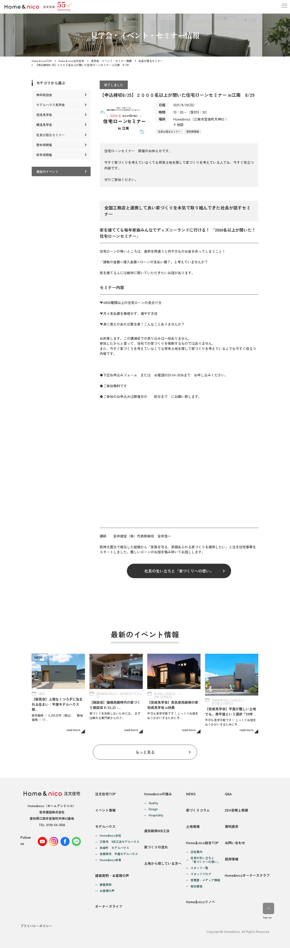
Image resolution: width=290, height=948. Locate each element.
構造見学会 (44, 124)
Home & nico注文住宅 (71, 61)
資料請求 (231, 826)
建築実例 (105, 885)
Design (153, 809)
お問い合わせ (235, 842)
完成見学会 (44, 114)
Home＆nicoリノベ (200, 901)
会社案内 (196, 852)
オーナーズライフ (108, 906)
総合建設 (196, 886)
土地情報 (193, 826)
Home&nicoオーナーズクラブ (247, 875)
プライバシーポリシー (36, 926)
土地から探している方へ (162, 863)
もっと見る (145, 752)
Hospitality (156, 815)
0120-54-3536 (55, 824)
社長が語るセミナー (150, 61)
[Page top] (268, 908)
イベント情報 (105, 810)
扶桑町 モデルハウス (114, 848)
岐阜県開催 (44, 154)
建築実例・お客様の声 (112, 875)
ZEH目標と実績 (236, 810)
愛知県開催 (192, 131)
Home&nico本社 (110, 836)
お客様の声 (107, 891)
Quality (153, 803)
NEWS (191, 793)
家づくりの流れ (156, 847)
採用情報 (231, 859)
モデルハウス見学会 (50, 104)
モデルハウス (105, 826)
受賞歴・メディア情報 (205, 880)
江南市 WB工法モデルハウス (119, 842)
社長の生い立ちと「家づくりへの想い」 (179, 571)
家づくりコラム (198, 810)
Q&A (228, 793)
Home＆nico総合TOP (202, 842)
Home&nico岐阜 (110, 860)
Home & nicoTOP (42, 61)
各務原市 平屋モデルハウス (119, 854)
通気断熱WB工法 (156, 830)
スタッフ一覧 (199, 868)
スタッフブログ (201, 874)
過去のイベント (47, 171)
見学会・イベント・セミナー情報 (111, 61)
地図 (180, 124)
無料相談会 (44, 95)
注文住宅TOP (105, 793)
